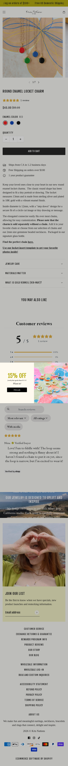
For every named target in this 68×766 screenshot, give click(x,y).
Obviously (17, 390)
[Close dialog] (66, 364)
